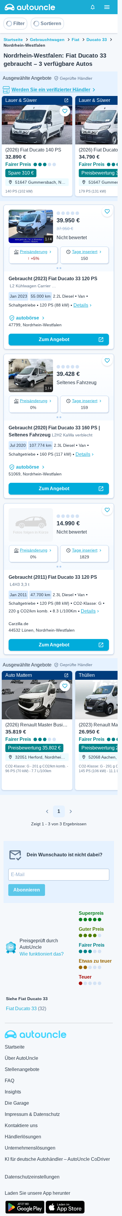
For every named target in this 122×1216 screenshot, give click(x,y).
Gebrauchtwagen (47, 39)
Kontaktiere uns (21, 1125)
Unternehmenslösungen (30, 1147)
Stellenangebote (22, 1069)
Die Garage (17, 1103)
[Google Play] (25, 1206)
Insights (13, 1091)
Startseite (13, 39)
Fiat (75, 39)
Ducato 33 (96, 39)
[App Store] (65, 1206)
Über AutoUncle (21, 1058)
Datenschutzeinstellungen (32, 1176)
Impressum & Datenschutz (32, 1114)
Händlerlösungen (23, 1136)
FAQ (9, 1080)
